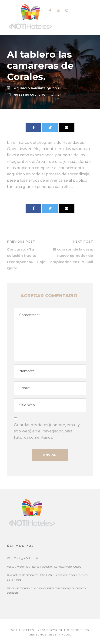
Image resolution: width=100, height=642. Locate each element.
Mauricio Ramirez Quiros (36, 88)
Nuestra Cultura (29, 94)
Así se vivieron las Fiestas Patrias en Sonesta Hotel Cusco (44, 566)
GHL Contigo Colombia (23, 558)
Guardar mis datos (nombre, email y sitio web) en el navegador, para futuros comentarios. (47, 431)
